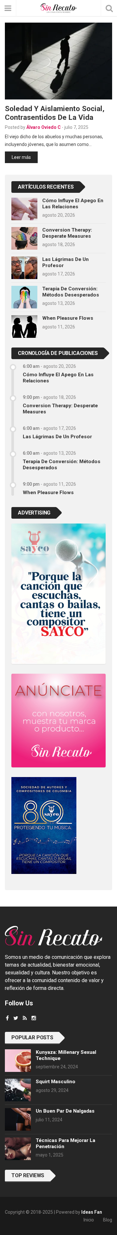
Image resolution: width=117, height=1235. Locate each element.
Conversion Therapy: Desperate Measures (67, 233)
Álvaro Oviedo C (43, 127)
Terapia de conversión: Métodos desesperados (70, 291)
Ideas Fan (91, 1212)
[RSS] (25, 1018)
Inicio (89, 1219)
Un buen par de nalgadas (65, 1111)
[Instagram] (34, 1018)
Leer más (21, 157)
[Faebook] (7, 1018)
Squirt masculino (55, 1082)
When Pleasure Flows (67, 318)
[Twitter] (15, 1018)
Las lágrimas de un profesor (57, 437)
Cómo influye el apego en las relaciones (72, 203)
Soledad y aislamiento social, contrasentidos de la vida (54, 112)
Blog (107, 1219)
